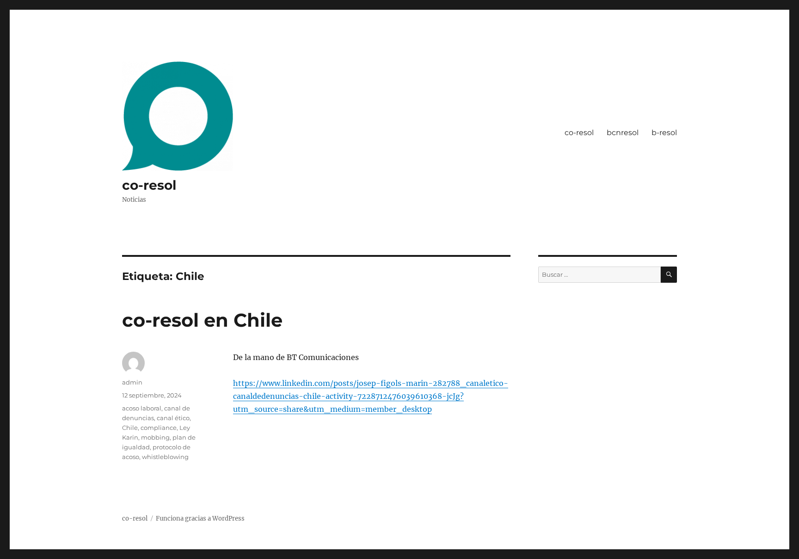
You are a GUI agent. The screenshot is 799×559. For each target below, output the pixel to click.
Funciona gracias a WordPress (200, 518)
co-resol (149, 185)
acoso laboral (141, 408)
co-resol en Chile (202, 320)
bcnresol (623, 132)
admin (132, 382)
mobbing (155, 437)
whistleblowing (165, 456)
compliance (159, 427)
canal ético (173, 418)
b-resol (664, 132)
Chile (130, 427)
